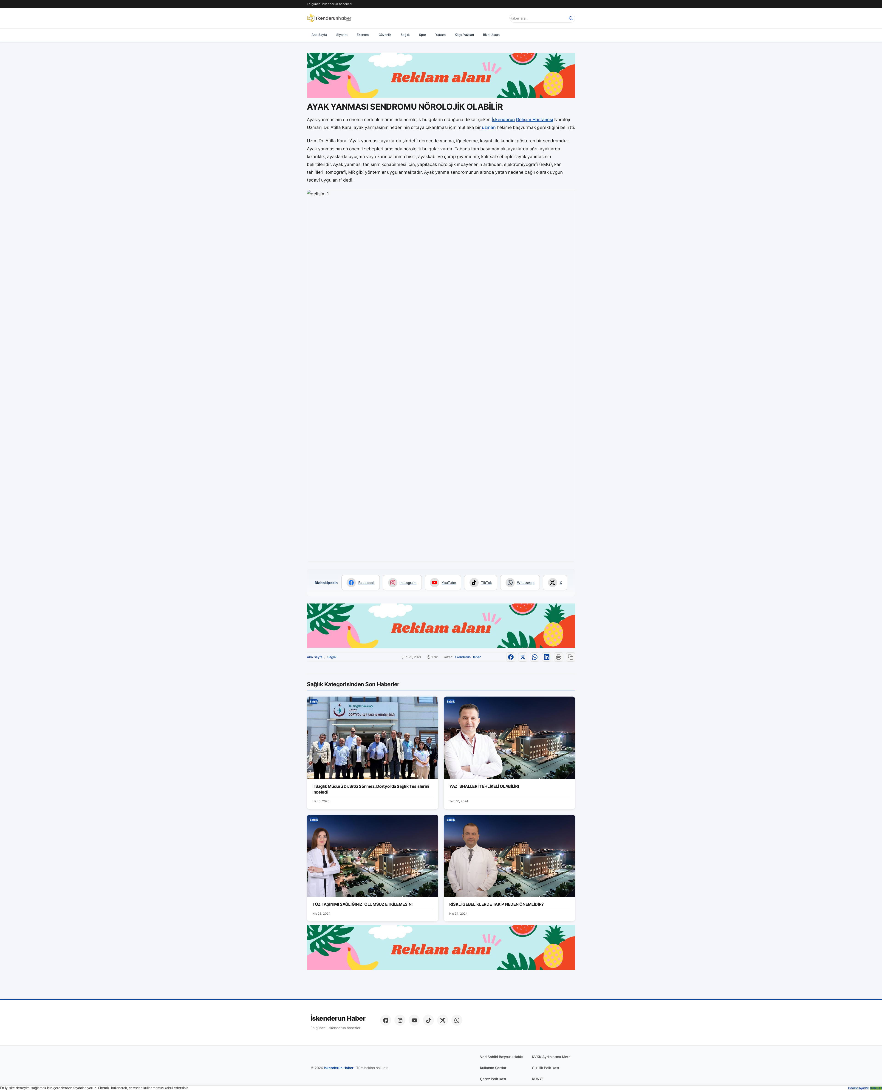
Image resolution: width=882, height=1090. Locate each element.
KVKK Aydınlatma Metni (551, 1057)
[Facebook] (385, 1020)
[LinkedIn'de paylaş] (546, 657)
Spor (422, 35)
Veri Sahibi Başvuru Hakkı (501, 1057)
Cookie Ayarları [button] (858, 1088)
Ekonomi (363, 35)
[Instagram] (399, 1020)
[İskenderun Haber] (329, 18)
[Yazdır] (558, 657)
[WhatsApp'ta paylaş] (534, 657)
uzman (489, 127)
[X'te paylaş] (522, 657)
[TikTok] (428, 1020)
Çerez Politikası (493, 1079)
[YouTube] (414, 1020)
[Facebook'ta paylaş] (510, 657)
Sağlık (405, 35)
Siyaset (342, 35)
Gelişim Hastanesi (534, 119)
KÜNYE (538, 1079)
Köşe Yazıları (464, 35)
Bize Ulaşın (491, 35)
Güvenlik (385, 35)
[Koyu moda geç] (502, 18)
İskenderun (503, 119)
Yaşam (440, 35)
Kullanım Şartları (493, 1068)
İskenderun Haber (467, 657)
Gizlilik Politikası (545, 1068)
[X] (442, 1020)
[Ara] (571, 18)
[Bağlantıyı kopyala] (570, 657)
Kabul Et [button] (876, 1088)
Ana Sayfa (319, 35)
